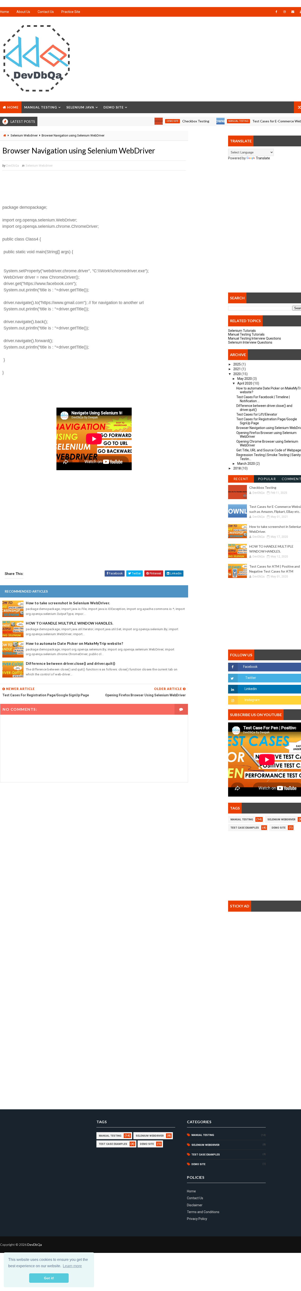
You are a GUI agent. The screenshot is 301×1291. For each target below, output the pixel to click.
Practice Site (70, 12)
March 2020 (246, 463)
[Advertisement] (94, 530)
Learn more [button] (72, 1266)
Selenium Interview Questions (250, 342)
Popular (267, 479)
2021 (237, 369)
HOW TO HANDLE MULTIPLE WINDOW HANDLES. (69, 623)
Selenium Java (80, 107)
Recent (241, 479)
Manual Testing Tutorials (246, 334)
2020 (237, 374)
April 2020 (245, 383)
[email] (292, 11)
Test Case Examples (244, 827)
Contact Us (46, 12)
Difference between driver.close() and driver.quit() (70, 663)
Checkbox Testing (175, 121)
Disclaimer (194, 1205)
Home (4, 12)
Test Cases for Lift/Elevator (256, 414)
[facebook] (276, 11)
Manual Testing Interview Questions (254, 338)
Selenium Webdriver (24, 135)
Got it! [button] (49, 1278)
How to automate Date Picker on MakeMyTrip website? (74, 643)
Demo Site (113, 107)
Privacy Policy (197, 1219)
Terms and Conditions (203, 1212)
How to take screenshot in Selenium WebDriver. (68, 603)
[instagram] (284, 11)
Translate (263, 158)
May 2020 (245, 379)
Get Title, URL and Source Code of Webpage (268, 450)
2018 (237, 468)
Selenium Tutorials (242, 331)
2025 (237, 364)
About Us (23, 12)
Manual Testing (40, 107)
